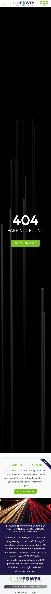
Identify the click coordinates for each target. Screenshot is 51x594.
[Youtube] (44, 2)
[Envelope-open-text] (44, 5)
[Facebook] (41, 2)
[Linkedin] (47, 2)
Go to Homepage (25, 243)
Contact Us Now (25, 491)
